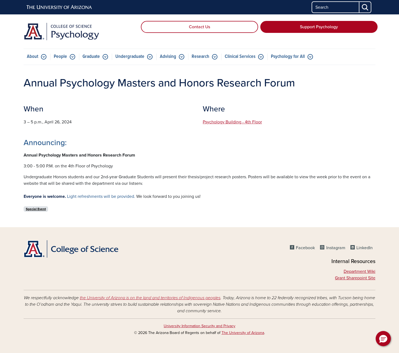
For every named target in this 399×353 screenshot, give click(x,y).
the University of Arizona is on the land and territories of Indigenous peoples (150, 298)
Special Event (36, 209)
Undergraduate (129, 57)
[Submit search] (365, 7)
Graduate (91, 57)
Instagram (335, 248)
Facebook (305, 248)
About (32, 57)
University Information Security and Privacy (199, 326)
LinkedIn (364, 248)
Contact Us (199, 27)
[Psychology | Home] (80, 31)
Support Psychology (319, 27)
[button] (383, 338)
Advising (168, 57)
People (60, 57)
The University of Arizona (242, 332)
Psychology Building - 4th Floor (232, 122)
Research (200, 57)
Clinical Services (240, 57)
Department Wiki (359, 271)
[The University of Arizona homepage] (59, 7)
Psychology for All (288, 57)
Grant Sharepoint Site (355, 278)
